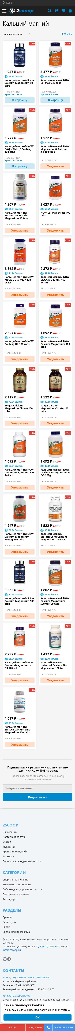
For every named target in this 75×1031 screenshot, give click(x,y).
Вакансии (8, 856)
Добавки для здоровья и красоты (22, 889)
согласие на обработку (50, 776)
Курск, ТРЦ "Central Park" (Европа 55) (26, 977)
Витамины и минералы (17, 884)
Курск (9, 2)
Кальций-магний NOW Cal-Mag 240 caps (54, 81)
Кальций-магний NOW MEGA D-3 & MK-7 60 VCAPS (54, 280)
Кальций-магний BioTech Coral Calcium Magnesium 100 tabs (53, 537)
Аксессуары (10, 899)
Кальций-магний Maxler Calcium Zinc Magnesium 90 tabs (17, 215)
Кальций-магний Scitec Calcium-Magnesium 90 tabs (19, 83)
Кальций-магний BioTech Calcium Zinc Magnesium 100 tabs (17, 729)
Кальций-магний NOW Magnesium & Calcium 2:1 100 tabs (54, 149)
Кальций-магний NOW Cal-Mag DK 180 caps (19, 342)
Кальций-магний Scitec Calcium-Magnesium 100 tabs (19, 601)
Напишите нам (64, 1027)
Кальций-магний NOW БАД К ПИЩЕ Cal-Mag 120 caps (19, 149)
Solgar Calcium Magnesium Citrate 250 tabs (19, 408)
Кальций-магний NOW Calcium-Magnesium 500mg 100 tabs (54, 601)
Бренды (7, 917)
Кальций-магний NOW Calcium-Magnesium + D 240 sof (19, 472)
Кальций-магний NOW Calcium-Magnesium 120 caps (55, 344)
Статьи (7, 841)
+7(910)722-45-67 (49, 946)
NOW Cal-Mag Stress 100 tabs (55, 214)
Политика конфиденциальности (22, 861)
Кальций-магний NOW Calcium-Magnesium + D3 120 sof (19, 665)
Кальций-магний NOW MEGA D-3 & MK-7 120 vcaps (19, 280)
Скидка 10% (35, 1027)
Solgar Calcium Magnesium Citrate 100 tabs (54, 408)
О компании (10, 832)
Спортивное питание (15, 879)
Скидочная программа (16, 931)
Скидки (7, 927)
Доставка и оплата (14, 836)
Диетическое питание (16, 894)
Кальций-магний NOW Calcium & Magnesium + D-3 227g (55, 472)
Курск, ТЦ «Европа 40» (16, 995)
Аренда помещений (15, 851)
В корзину (19, 100)
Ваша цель (9, 922)
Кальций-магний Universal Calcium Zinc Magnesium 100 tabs (54, 665)
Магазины (9, 846)
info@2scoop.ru (12, 950)
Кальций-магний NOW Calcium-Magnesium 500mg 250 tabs (19, 537)
